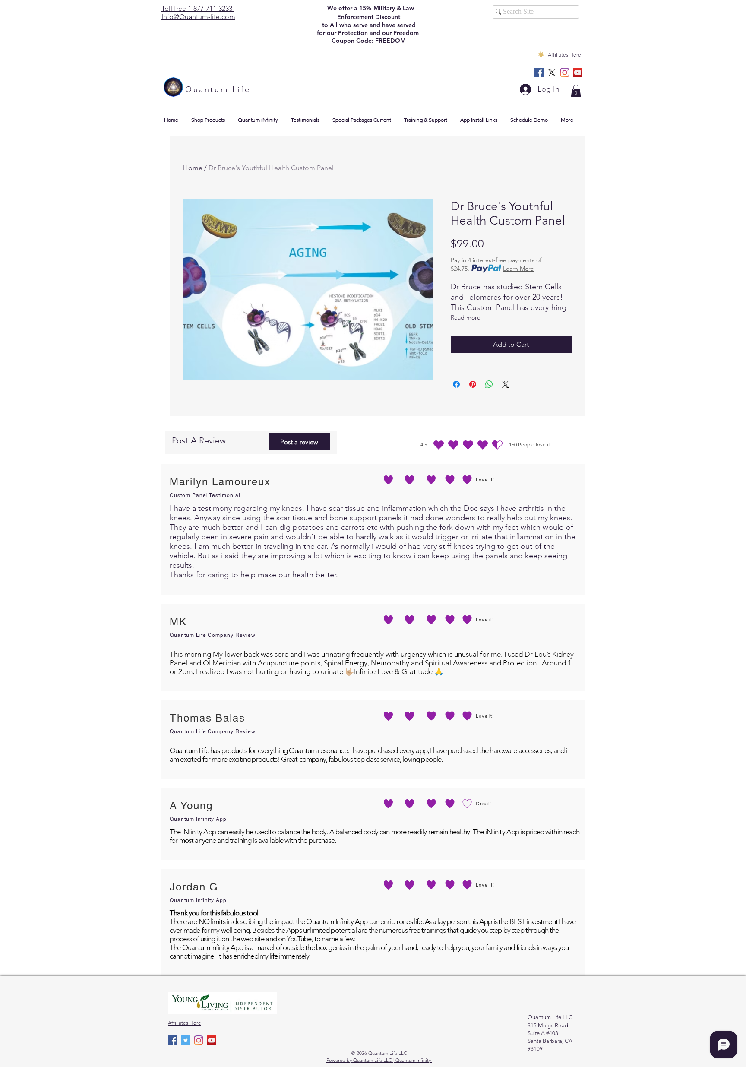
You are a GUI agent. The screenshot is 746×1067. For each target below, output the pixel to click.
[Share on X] (505, 384)
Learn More (518, 268)
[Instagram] (564, 72)
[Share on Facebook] (456, 384)
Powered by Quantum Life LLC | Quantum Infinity (379, 1060)
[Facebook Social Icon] (539, 72)
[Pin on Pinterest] (473, 384)
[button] (576, 91)
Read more (465, 317)
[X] (551, 72)
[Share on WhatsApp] (489, 384)
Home (192, 168)
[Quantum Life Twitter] (185, 1040)
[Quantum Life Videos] (577, 72)
